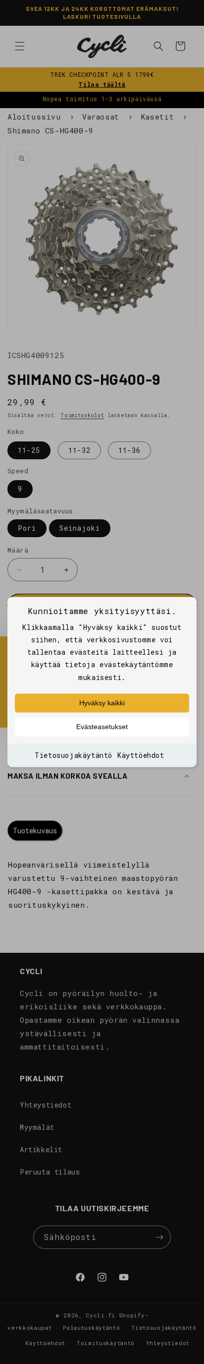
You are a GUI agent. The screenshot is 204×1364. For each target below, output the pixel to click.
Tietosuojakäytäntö (73, 755)
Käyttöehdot (140, 755)
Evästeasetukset (102, 727)
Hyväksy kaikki (102, 703)
